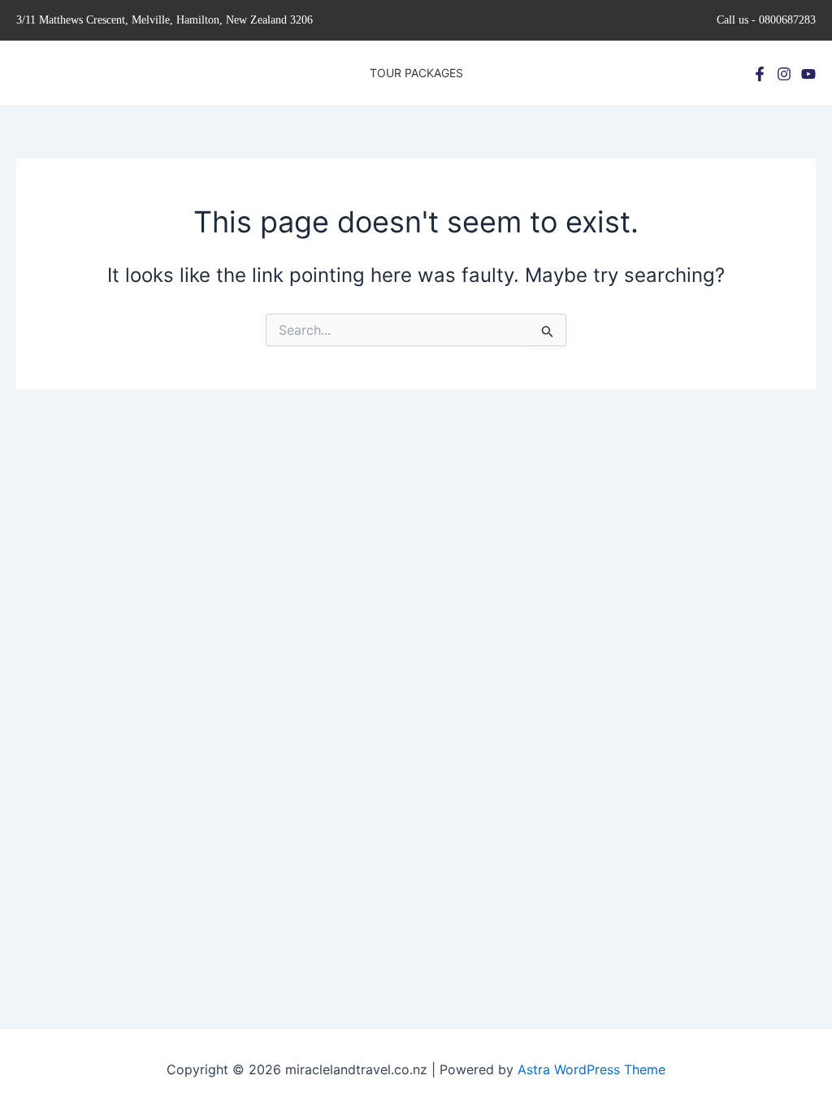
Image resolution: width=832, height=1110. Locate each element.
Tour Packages (416, 73)
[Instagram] (784, 74)
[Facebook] (759, 74)
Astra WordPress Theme (591, 1069)
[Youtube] (808, 74)
